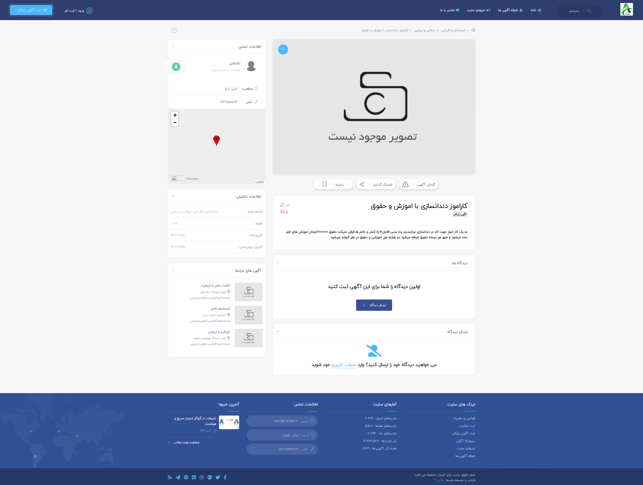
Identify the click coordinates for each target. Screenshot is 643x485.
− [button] (175, 122)
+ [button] (175, 115)
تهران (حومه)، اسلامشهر (213, 292)
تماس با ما (447, 10)
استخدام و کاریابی (453, 30)
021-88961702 (289, 449)
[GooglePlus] (209, 478)
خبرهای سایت (476, 10)
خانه (533, 10)
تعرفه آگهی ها (508, 10)
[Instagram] (202, 478)
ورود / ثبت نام (74, 10)
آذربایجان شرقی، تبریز (214, 315)
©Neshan (192, 178)
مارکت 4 (440, 480)
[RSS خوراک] (170, 478)
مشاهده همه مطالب (186, 442)
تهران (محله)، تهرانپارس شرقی (209, 338)
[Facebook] (225, 478)
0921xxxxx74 (228, 102)
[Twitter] (218, 478)
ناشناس (234, 63)
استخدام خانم (220, 308)
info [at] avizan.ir (286, 421)
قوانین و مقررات (464, 418)
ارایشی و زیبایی (219, 331)
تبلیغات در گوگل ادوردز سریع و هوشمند (195, 421)
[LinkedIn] (194, 478)
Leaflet (259, 182)
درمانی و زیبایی (424, 30)
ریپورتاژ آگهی (465, 441)
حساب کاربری (343, 365)
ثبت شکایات (467, 426)
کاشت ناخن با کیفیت (215, 285)
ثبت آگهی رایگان (28, 10)
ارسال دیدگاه (378, 305)
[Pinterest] (186, 478)
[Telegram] (178, 478)
